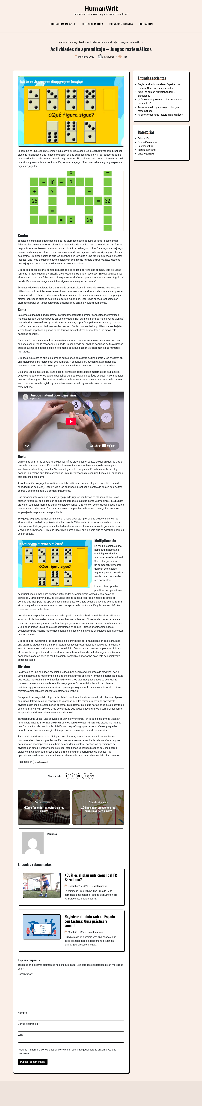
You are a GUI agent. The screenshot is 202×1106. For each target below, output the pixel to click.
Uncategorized (41, 762)
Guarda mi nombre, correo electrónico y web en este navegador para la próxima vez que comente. (67, 1051)
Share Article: (55, 776)
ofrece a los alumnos (57, 751)
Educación (146, 24)
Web (20, 1034)
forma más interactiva (41, 340)
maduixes (109, 56)
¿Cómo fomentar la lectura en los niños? (160, 114)
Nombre (23, 1012)
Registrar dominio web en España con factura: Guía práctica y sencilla (90, 921)
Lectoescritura (92, 24)
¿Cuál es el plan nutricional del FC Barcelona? (91, 877)
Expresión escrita (121, 24)
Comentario (25, 974)
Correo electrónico (29, 1023)
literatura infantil (63, 24)
